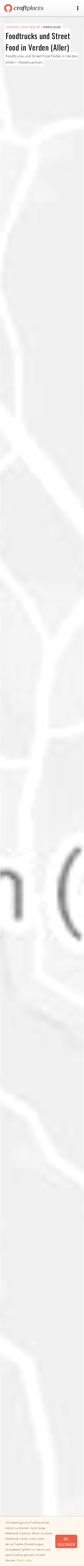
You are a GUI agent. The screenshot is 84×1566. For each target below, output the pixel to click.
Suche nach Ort (31, 27)
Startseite (12, 27)
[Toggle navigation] (78, 8)
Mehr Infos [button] (24, 1560)
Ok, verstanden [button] (66, 1541)
